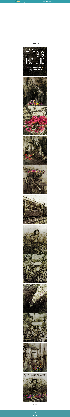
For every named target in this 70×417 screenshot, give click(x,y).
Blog (52, 1)
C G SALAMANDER (24, 1)
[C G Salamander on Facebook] (33, 415)
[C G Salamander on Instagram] (35, 415)
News (54, 1)
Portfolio (44, 1)
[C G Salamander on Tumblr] (36, 415)
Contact (49, 1)
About (47, 1)
